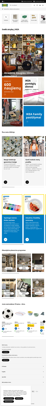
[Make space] (23, 55)
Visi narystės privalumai (6, 349)
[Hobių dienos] (33, 91)
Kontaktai (32, 403)
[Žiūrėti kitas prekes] (44, 19)
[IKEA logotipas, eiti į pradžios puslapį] (5, 5)
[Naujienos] (12, 87)
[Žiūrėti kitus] (44, 321)
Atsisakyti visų (19, 398)
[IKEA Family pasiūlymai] (33, 116)
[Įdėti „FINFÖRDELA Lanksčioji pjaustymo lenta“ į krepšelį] (41, 330)
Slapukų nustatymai (8, 401)
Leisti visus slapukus (9, 398)
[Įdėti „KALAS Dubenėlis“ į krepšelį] (28, 328)
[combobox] (20, 5)
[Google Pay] (36, 391)
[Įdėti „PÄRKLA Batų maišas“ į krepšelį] (16, 328)
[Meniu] (43, 5)
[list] (23, 18)
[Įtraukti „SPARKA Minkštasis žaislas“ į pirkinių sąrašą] (6, 329)
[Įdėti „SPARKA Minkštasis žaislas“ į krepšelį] (3, 329)
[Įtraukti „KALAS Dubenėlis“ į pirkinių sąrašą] (31, 328)
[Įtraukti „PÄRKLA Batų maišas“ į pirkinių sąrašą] (19, 328)
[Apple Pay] (33, 391)
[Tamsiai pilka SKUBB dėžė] (24, 288)
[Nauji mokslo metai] (12, 112)
